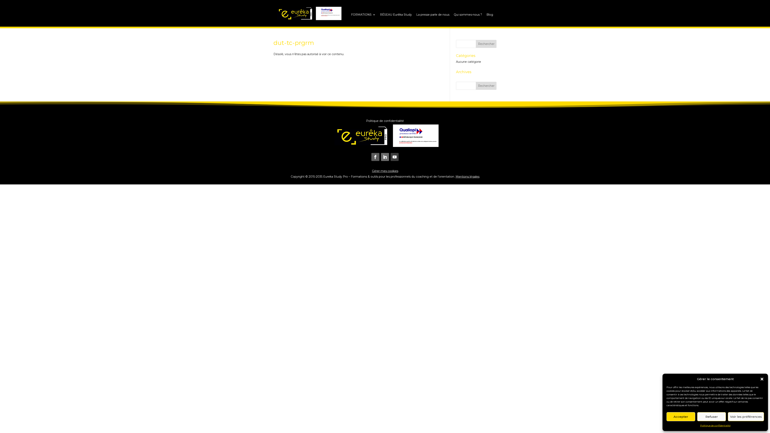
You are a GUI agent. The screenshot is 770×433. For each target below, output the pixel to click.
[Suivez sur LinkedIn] (385, 157)
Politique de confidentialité (715, 425)
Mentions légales (467, 176)
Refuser (711, 417)
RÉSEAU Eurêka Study (396, 14)
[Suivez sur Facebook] (375, 157)
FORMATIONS (361, 14)
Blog (489, 14)
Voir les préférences (746, 417)
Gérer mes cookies (385, 171)
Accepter (681, 417)
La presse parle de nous (432, 14)
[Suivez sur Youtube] (395, 157)
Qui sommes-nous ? (468, 14)
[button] (762, 379)
